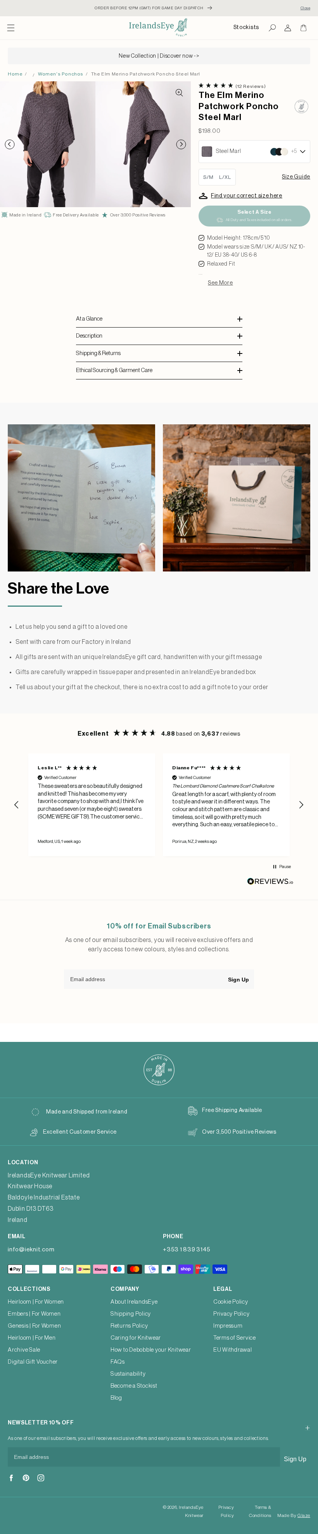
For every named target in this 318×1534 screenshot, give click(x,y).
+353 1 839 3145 (186, 1250)
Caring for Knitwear (136, 1338)
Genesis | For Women (34, 1326)
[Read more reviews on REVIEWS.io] (270, 883)
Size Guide (296, 177)
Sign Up (238, 979)
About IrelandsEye (134, 1302)
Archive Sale (24, 1350)
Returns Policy (129, 1326)
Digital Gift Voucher (33, 1362)
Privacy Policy (231, 1314)
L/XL (225, 177)
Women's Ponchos (60, 74)
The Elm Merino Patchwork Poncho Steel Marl (145, 74)
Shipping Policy (131, 1314)
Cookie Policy (230, 1302)
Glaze (303, 1515)
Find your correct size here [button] (246, 196)
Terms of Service (234, 1338)
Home (15, 74)
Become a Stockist (134, 1386)
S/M (208, 177)
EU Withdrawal (232, 1350)
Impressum (228, 1326)
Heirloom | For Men (32, 1338)
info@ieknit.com (31, 1250)
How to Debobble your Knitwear (151, 1350)
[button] (11, 28)
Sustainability (128, 1374)
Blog (116, 1398)
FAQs (118, 1362)
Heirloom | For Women (36, 1302)
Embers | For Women (34, 1314)
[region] (159, 804)
